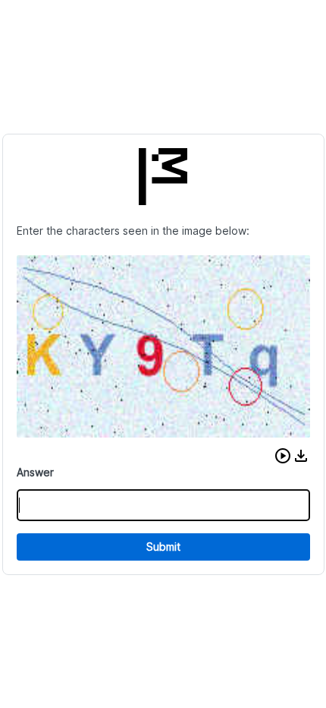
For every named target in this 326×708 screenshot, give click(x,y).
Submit (163, 546)
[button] (283, 456)
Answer (35, 472)
